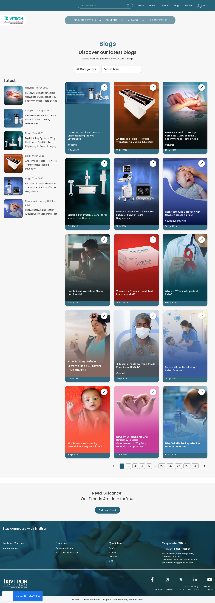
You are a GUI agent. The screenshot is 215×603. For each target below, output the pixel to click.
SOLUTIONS (111, 20)
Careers (165, 5)
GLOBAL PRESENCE (158, 20)
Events (112, 548)
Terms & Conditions (164, 589)
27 (178, 466)
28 (186, 466)
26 (170, 466)
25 (161, 466)
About (141, 5)
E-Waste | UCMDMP (203, 589)
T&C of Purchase (183, 589)
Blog (176, 5)
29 (195, 466)
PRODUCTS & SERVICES (85, 20)
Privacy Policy (191, 586)
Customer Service (65, 548)
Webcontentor (135, 599)
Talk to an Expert (107, 510)
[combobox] (206, 6)
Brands (112, 552)
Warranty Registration (67, 552)
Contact (188, 5)
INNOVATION (133, 20)
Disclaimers (206, 586)
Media (152, 5)
